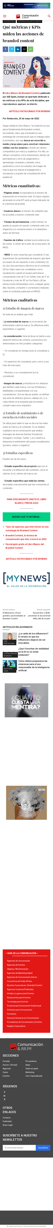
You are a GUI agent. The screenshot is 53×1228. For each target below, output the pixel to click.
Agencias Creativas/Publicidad (20, 989)
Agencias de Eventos (16, 965)
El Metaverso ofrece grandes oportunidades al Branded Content (14, 616)
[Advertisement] (26, 750)
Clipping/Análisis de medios (29, 21)
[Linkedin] (18, 49)
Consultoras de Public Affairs (19, 981)
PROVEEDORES (9, 21)
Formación (11, 1014)
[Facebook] (5, 49)
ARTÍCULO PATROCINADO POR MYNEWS (29, 111)
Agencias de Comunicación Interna (22, 977)
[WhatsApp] (30, 49)
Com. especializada (9, 642)
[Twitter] (11, 49)
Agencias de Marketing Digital (19, 973)
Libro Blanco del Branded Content (22, 93)
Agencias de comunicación (18, 961)
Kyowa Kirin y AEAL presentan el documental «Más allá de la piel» (39, 616)
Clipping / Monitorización (17, 969)
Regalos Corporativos (16, 1026)
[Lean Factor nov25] (26, 11)
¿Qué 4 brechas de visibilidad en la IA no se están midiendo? (33, 651)
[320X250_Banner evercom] (26, 719)
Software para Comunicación (19, 1010)
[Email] (24, 49)
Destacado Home (8, 670)
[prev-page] (4, 677)
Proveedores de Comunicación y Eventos (24, 1022)
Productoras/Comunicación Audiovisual (24, 1006)
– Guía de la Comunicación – (21, 953)
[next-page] (8, 677)
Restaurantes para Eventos (18, 997)
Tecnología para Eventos (17, 1002)
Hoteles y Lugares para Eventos (20, 993)
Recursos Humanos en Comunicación (23, 1018)
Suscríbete (43, 1148)
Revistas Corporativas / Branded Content (24, 985)
